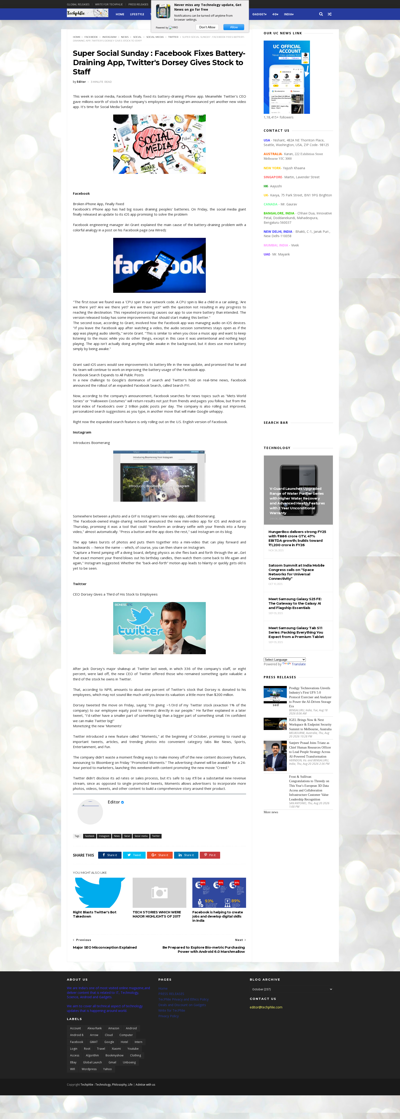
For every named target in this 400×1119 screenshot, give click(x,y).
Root (87, 1049)
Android (131, 1028)
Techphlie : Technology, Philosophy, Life (107, 1085)
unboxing (129, 1062)
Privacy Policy (168, 1016)
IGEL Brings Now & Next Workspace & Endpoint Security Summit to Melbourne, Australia (310, 724)
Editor (114, 802)
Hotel (124, 1042)
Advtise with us (145, 1085)
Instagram (109, 36)
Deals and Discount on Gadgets (182, 1005)
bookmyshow (114, 1055)
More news (271, 812)
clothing (135, 1055)
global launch (92, 1062)
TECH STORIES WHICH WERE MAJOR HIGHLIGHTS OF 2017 (157, 914)
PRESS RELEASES (171, 993)
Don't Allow (207, 27)
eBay (73, 1062)
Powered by (162, 27)
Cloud (109, 1035)
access (74, 1055)
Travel (101, 1049)
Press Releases (138, 4)
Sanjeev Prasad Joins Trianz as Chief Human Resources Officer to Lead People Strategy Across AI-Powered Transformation (310, 749)
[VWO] (173, 27)
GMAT (94, 1042)
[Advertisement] (298, 342)
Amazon (113, 1028)
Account (75, 1028)
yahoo (107, 1069)
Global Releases (78, 4)
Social (137, 36)
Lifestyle (137, 14)
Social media (155, 36)
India (288, 14)
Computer (126, 1035)
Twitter (173, 36)
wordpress (89, 1069)
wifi (72, 1069)
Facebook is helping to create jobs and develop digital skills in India (217, 916)
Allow (234, 27)
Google (109, 1042)
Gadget (258, 14)
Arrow (94, 1035)
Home (120, 14)
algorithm (92, 1055)
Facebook (91, 36)
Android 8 (76, 1035)
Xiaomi (116, 1049)
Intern (138, 1042)
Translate (299, 664)
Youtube (133, 1049)
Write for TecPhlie (171, 1010)
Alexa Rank (95, 1028)
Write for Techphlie (109, 4)
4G (274, 14)
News (124, 36)
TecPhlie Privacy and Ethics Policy (183, 999)
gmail (112, 1062)
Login (73, 1049)
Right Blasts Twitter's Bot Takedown (94, 914)
